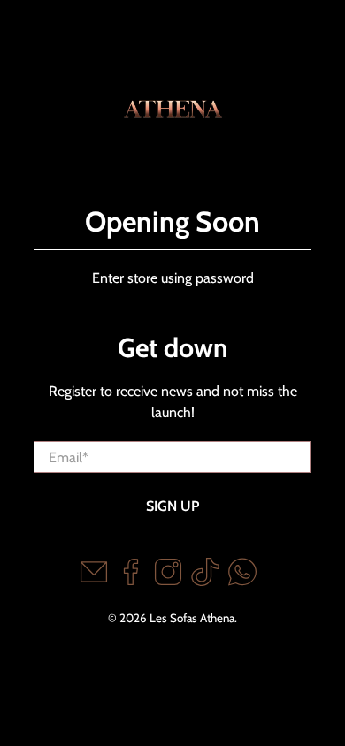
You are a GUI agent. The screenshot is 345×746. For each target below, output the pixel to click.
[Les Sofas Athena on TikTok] (205, 581)
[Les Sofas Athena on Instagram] (168, 581)
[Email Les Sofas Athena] (94, 581)
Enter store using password (173, 278)
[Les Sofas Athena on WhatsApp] (242, 581)
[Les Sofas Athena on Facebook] (131, 581)
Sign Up (172, 506)
